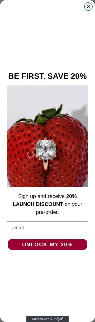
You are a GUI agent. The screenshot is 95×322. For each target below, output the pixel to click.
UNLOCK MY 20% (47, 244)
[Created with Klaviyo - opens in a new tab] (47, 319)
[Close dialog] (88, 7)
